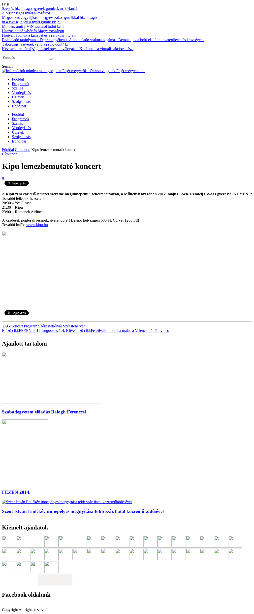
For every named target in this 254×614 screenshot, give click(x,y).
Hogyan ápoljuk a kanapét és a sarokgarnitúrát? (39, 35)
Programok (20, 84)
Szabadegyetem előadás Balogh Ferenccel (44, 411)
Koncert (16, 326)
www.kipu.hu (37, 225)
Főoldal (18, 79)
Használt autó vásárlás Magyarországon (33, 31)
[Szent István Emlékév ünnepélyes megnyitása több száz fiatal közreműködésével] (67, 502)
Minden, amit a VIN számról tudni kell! (33, 26)
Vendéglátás (21, 92)
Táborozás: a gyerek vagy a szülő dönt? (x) (35, 44)
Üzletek (18, 97)
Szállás (17, 88)
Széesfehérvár (74, 326)
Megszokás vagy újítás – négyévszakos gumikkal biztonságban (51, 17)
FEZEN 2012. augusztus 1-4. (33, 330)
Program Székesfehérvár (43, 326)
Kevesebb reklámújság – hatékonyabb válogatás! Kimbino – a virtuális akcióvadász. (67, 49)
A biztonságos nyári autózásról (26, 13)
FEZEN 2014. (16, 492)
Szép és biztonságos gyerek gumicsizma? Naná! (39, 8)
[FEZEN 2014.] (25, 482)
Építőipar (19, 106)
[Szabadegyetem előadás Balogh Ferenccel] (51, 402)
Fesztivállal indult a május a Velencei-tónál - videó (117, 330)
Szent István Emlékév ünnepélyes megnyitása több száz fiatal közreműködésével (83, 511)
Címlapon (22, 149)
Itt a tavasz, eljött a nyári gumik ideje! (31, 22)
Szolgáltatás (21, 101)
